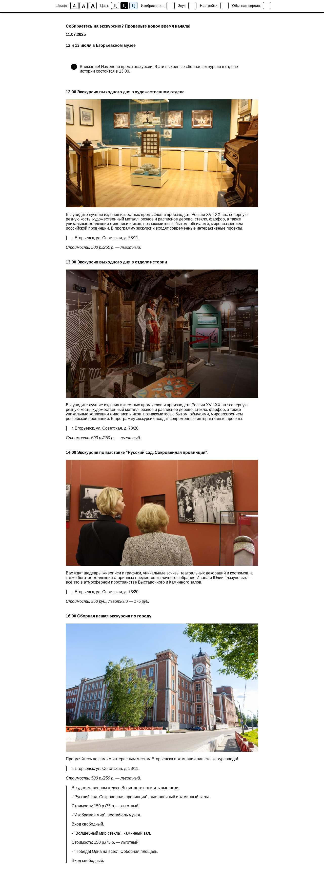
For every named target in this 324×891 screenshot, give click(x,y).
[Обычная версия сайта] (267, 5)
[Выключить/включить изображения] (171, 5)
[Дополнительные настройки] (224, 5)
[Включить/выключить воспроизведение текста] (192, 5)
